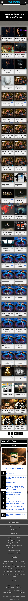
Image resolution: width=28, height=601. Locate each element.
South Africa (9, 569)
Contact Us (10, 585)
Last (21, 433)
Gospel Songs (20, 561)
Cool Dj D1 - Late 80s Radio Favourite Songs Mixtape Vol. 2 (15, 502)
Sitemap (18, 596)
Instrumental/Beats (19, 566)
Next (16, 433)
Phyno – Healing (10, 473)
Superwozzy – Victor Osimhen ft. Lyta (15, 514)
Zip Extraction (18, 590)
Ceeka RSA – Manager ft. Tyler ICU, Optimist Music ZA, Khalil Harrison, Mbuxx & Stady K (16, 488)
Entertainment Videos (14, 553)
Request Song (7, 592)
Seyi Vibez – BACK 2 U (12, 482)
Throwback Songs (8, 564)
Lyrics (20, 527)
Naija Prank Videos (14, 543)
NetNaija (23, 596)
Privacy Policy (10, 587)
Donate (22, 592)
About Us (18, 585)
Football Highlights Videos (14, 545)
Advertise (19, 587)
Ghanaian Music (20, 564)
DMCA (16, 592)
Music (14, 445)
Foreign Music (8, 571)
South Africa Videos (14, 550)
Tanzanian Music (19, 571)
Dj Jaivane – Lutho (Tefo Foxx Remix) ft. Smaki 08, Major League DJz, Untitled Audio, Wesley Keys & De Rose (16, 509)
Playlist (14, 576)
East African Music (19, 574)
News (14, 527)
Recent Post (14, 529)
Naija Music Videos (14, 538)
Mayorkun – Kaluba (11, 498)
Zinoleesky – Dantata (14, 468)
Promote (8, 590)
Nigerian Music (8, 561)
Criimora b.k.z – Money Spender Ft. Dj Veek (16, 477)
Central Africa (7, 574)
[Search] (25, 2)
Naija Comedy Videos (14, 540)
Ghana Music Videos (14, 548)
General (8, 527)
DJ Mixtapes (6, 566)
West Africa (19, 569)
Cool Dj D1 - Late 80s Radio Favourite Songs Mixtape (13, 493)
